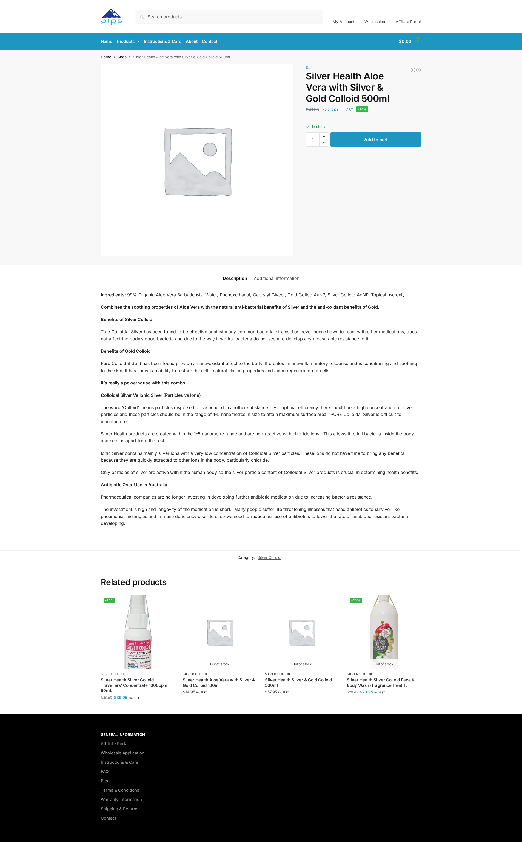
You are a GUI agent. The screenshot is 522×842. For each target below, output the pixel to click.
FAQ (105, 771)
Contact (108, 818)
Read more (220, 703)
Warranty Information (121, 799)
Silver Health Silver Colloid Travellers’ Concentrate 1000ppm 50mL (134, 685)
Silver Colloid (269, 557)
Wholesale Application (122, 753)
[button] (410, 41)
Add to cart (376, 139)
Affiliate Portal (408, 21)
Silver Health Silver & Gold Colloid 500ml (298, 682)
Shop (122, 57)
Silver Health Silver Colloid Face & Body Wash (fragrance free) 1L (381, 682)
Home (106, 57)
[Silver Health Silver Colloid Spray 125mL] (413, 70)
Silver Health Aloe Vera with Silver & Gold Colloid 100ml (219, 682)
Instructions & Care (119, 762)
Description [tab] (235, 278)
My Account (344, 21)
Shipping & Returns (119, 808)
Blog (105, 780)
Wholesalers (375, 21)
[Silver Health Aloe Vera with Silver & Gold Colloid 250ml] (418, 70)
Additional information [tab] (276, 278)
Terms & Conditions (120, 790)
